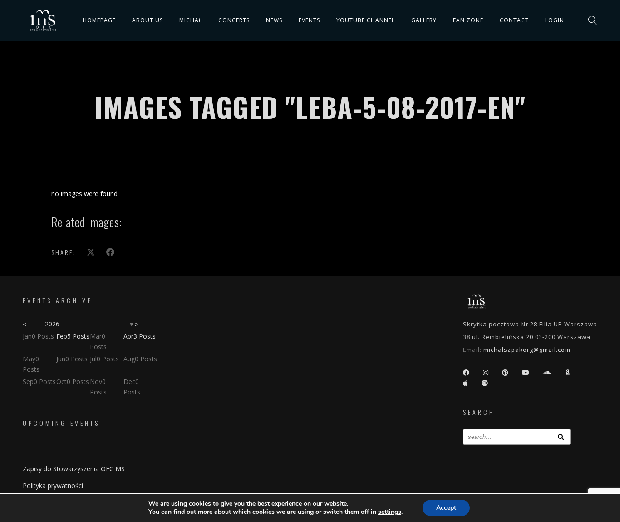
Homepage (99, 20)
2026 (52, 324)
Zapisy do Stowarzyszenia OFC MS (74, 468)
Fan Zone (468, 20)
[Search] (561, 437)
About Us (147, 20)
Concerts (234, 20)
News (274, 20)
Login (554, 20)
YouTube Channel (365, 20)
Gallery (424, 20)
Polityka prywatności (53, 485)
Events (309, 20)
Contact (514, 20)
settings (389, 512)
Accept (446, 507)
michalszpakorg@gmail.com (527, 349)
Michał (190, 20)
